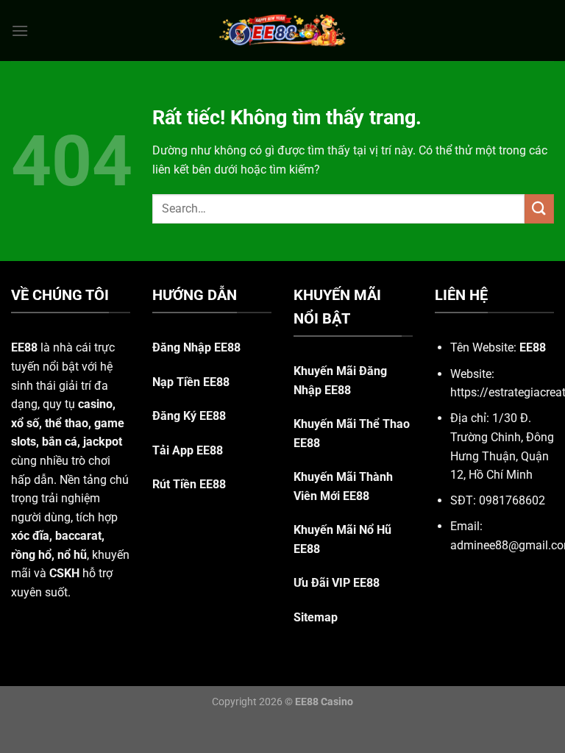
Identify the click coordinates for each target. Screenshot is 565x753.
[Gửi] (539, 208)
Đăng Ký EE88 (189, 416)
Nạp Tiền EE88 (191, 382)
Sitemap (316, 617)
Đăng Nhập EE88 (196, 347)
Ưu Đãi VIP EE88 (337, 583)
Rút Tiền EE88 (189, 484)
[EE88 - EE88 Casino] (282, 30)
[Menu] (20, 31)
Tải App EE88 (187, 450)
